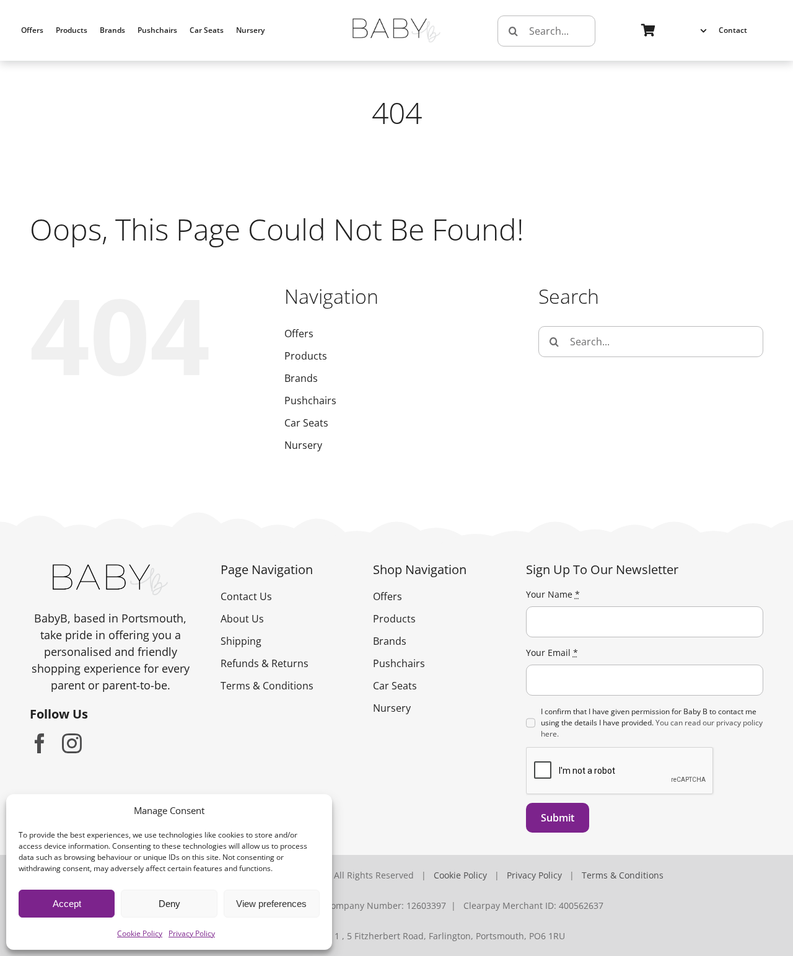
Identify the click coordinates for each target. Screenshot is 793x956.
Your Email (552, 652)
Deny (169, 903)
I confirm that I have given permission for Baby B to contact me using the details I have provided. (652, 722)
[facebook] (40, 743)
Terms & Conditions (623, 875)
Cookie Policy (139, 933)
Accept (67, 903)
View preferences (271, 903)
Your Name (553, 594)
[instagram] (72, 743)
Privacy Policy (192, 933)
